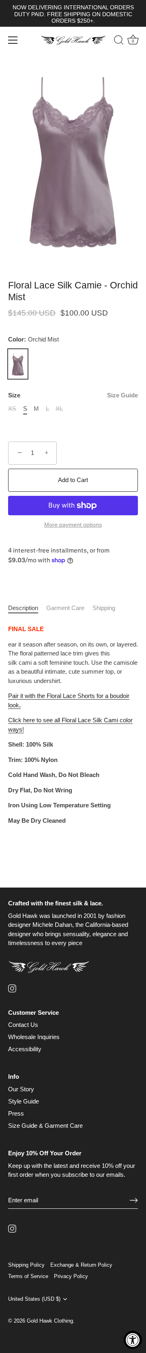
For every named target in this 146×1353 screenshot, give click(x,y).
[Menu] (13, 40)
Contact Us (23, 1024)
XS (12, 408)
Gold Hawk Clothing (50, 1321)
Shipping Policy (26, 1265)
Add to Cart (73, 479)
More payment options (73, 525)
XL (59, 408)
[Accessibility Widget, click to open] (133, 1340)
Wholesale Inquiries (34, 1036)
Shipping (103, 607)
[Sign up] (134, 1200)
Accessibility (24, 1049)
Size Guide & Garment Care (45, 1125)
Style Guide (23, 1101)
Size (73, 395)
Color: (33, 339)
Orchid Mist (18, 364)
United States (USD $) (34, 1299)
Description (23, 607)
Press (16, 1113)
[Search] (115, 41)
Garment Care (65, 607)
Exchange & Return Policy (81, 1265)
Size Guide (122, 395)
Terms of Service (28, 1276)
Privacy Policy (71, 1276)
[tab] (27, 608)
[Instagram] (12, 987)
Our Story (21, 1089)
